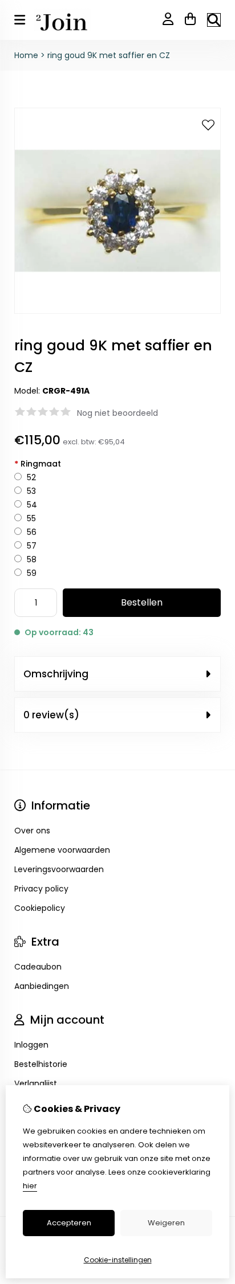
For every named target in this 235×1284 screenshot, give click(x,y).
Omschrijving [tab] (55, 674)
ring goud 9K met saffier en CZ (108, 55)
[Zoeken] (214, 20)
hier (30, 1185)
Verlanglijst (35, 1083)
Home (26, 55)
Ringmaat (37, 463)
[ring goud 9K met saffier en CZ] (117, 311)
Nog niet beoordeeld (117, 413)
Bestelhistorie (40, 1064)
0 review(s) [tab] (51, 715)
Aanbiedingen (41, 986)
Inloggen (31, 1044)
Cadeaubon (38, 966)
